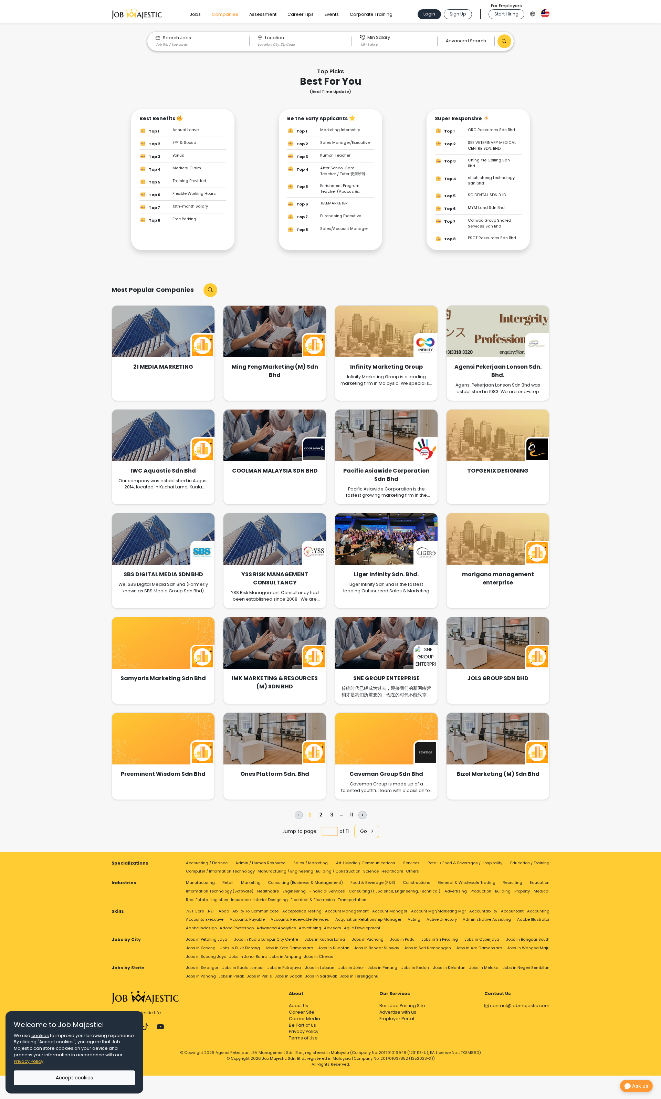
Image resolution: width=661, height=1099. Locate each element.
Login (429, 14)
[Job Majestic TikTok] (145, 1027)
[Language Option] (532, 13)
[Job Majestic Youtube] (160, 1027)
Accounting (538, 911)
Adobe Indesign (201, 928)
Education (539, 882)
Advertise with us (397, 1012)
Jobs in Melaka (484, 967)
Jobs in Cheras (318, 956)
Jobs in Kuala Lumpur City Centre (266, 939)
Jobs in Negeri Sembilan (526, 967)
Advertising (455, 891)
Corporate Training (371, 14)
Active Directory (442, 919)
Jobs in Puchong (368, 939)
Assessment (262, 14)
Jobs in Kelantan (449, 967)
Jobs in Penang (382, 967)
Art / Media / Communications (365, 863)
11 (351, 814)
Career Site (301, 1012)
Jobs (195, 14)
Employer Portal (396, 1019)
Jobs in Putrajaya (284, 967)
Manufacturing (200, 882)
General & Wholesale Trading (466, 882)
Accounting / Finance (207, 863)
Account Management (347, 911)
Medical (541, 891)
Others (412, 871)
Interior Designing (270, 899)
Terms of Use (303, 1038)
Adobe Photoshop (237, 928)
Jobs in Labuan (319, 967)
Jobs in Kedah (415, 967)
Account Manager (389, 911)
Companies (225, 14)
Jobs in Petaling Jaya (206, 939)
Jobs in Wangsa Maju (528, 948)
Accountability (483, 911)
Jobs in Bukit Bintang (240, 948)
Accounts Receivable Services (300, 919)
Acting (414, 919)
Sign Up (458, 14)
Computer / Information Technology (220, 871)
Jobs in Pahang (201, 976)
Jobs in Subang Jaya (206, 956)
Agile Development (362, 928)
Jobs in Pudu (402, 939)
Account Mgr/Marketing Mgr (438, 911)
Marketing (251, 882)
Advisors (332, 928)
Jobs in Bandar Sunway (376, 948)
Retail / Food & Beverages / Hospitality (465, 863)
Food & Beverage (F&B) (372, 882)
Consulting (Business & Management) (305, 882)
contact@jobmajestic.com (519, 1005)
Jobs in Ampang (285, 956)
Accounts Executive (204, 919)
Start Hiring (506, 14)
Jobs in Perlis (259, 976)
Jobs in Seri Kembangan (427, 948)
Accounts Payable (247, 919)
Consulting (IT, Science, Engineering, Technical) (394, 891)
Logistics (219, 899)
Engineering (294, 891)
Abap (224, 911)
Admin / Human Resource (260, 863)
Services (411, 863)
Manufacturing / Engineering (285, 871)
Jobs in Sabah (288, 976)
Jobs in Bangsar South (527, 939)
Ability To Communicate (255, 911)
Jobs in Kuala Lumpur (243, 967)
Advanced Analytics (276, 928)
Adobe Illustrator (533, 919)
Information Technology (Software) (219, 891)
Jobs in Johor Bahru (248, 956)
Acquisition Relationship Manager (368, 919)
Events (332, 14)
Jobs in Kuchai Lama (325, 939)
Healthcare (392, 871)
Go (364, 831)
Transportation (352, 899)
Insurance (241, 899)
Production (481, 891)
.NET (211, 911)
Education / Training (529, 863)
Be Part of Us (302, 1025)
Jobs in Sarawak (321, 976)
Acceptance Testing (302, 911)
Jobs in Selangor (202, 967)
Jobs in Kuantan (333, 948)
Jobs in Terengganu (359, 976)
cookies (40, 1035)
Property (522, 891)
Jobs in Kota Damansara (289, 948)
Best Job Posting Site (402, 1005)
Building (503, 891)
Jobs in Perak (231, 976)
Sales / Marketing (310, 863)
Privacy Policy (303, 1031)
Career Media (304, 1019)
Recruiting (512, 882)
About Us (298, 1005)
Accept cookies (74, 1077)
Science (371, 871)
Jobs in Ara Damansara (479, 948)
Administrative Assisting (487, 919)
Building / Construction (338, 871)
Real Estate (197, 899)
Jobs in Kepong (201, 948)
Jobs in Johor (351, 967)
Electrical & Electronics (313, 899)
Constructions (416, 882)
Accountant (512, 911)
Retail (227, 882)
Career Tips (300, 14)
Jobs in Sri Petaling (439, 939)
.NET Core (195, 911)
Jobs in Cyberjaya (481, 939)
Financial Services (327, 891)
